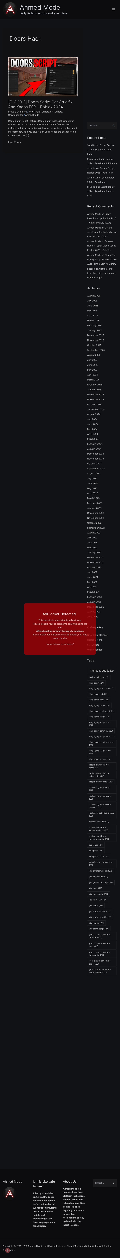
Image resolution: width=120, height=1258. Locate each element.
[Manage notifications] (7, 1250)
